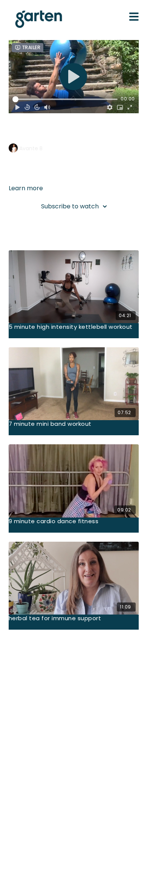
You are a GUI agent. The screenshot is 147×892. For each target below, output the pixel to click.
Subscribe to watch (70, 206)
